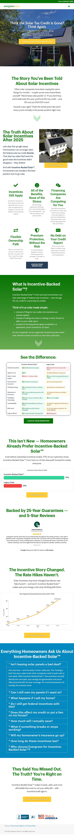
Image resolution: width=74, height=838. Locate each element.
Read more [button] (37, 545)
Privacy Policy (31, 826)
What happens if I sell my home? (33, 698)
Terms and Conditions (17, 826)
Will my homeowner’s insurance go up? (38, 735)
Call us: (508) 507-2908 (65, 1)
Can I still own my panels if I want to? (36, 692)
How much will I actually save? (32, 721)
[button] (68, 6)
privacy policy (39, 50)
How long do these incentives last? (35, 741)
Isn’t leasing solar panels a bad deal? (36, 664)
